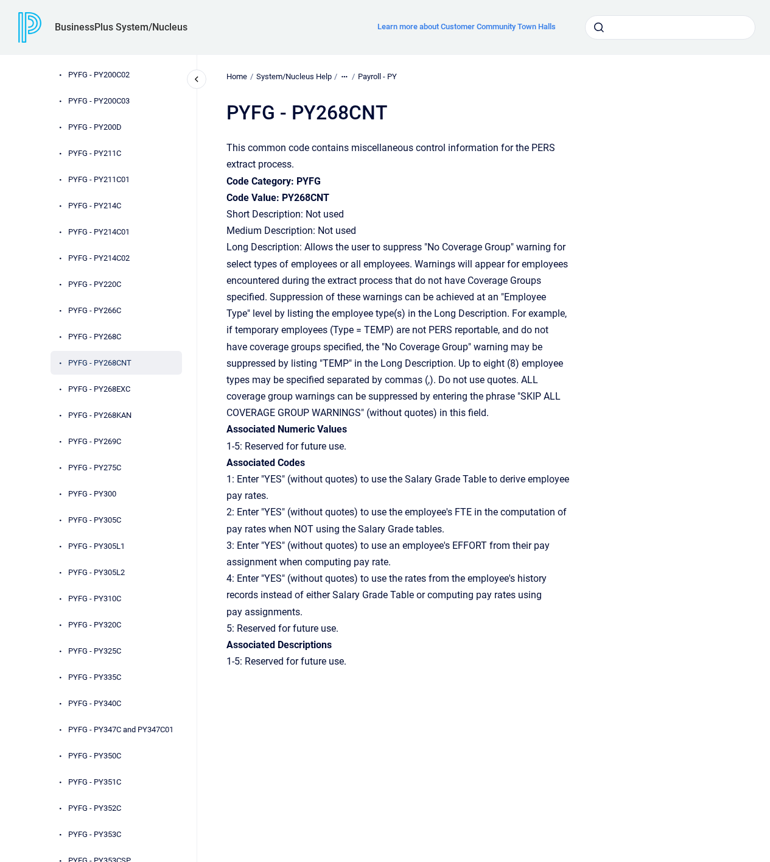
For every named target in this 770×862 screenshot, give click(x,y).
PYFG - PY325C (94, 650)
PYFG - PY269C (94, 441)
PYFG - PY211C (94, 153)
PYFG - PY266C (94, 310)
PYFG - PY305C (94, 520)
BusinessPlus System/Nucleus (121, 27)
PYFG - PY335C (94, 677)
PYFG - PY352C (94, 808)
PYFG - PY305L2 (96, 572)
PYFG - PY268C (94, 336)
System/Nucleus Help (294, 76)
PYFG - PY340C (94, 703)
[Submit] (599, 27)
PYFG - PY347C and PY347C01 (120, 729)
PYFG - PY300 (92, 493)
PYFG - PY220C (94, 284)
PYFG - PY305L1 (96, 546)
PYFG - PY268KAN (99, 415)
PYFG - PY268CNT (99, 362)
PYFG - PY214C (94, 205)
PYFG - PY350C (94, 755)
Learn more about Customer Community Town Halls (466, 26)
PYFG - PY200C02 (99, 74)
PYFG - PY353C (94, 834)
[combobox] (670, 27)
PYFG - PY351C (94, 781)
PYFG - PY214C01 (99, 231)
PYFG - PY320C (94, 624)
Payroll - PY (377, 76)
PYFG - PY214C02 (99, 258)
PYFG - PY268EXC (99, 389)
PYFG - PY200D (95, 127)
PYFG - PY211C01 (99, 179)
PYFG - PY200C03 (99, 100)
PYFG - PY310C (94, 598)
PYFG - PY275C (94, 467)
